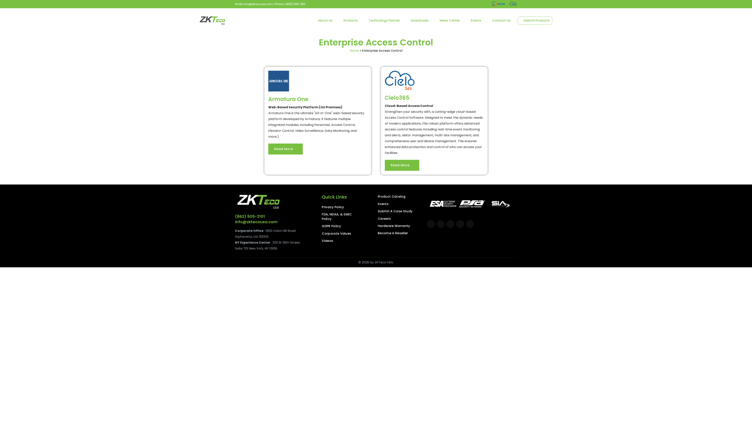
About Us (325, 20)
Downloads (420, 20)
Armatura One (288, 99)
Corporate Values (336, 233)
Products (350, 20)
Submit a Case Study (395, 211)
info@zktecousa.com (258, 4)
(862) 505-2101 (295, 4)
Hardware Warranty (394, 226)
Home (354, 50)
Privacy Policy (333, 207)
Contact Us (501, 20)
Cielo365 (397, 98)
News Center (450, 20)
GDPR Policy (331, 226)
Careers (384, 219)
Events (476, 20)
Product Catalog (391, 196)
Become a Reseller (393, 233)
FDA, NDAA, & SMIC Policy (337, 216)
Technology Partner (384, 20)
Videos (327, 241)
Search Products (536, 20)
